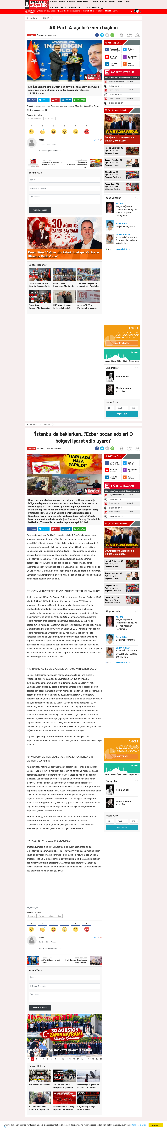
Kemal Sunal (122, 376)
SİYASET (95, 8)
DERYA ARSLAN (123, 235)
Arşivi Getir (122, 414)
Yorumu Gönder (40, 210)
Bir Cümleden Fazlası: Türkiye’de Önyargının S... (39, 1109)
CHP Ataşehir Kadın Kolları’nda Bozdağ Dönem (62, 308)
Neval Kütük (121, 224)
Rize (59, 916)
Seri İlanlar (99, 11)
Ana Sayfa (33, 18)
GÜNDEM (46, 424)
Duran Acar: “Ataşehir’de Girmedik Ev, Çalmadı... (39, 308)
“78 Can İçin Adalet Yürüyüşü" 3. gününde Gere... (63, 1087)
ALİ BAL (119, 203)
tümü (136, 367)
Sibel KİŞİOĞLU (123, 249)
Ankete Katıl (122, 343)
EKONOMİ (72, 8)
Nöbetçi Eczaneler (74, 11)
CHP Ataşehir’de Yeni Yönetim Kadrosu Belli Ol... (39, 286)
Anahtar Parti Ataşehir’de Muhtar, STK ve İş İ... (64, 286)
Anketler (62, 11)
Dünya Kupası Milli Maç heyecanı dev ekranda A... (63, 1109)
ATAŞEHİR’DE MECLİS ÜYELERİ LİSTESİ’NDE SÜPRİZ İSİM (126, 240)
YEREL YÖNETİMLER (58, 8)
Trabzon (51, 916)
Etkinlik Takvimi (111, 11)
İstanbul (41, 916)
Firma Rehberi (89, 11)
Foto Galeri (31, 11)
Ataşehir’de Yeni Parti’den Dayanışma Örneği (86, 308)
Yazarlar (42, 11)
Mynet (36, 907)
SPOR (88, 8)
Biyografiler (29, 13)
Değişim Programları (126, 226)
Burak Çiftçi (49, 118)
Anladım (156, 1124)
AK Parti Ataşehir (35, 118)
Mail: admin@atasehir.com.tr (50, 150)
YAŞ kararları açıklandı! (39, 1085)
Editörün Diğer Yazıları (47, 144)
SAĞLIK (81, 8)
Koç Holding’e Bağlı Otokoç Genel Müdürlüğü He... (86, 1109)
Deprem (31, 916)
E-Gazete (52, 11)
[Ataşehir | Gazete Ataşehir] (37, 4)
